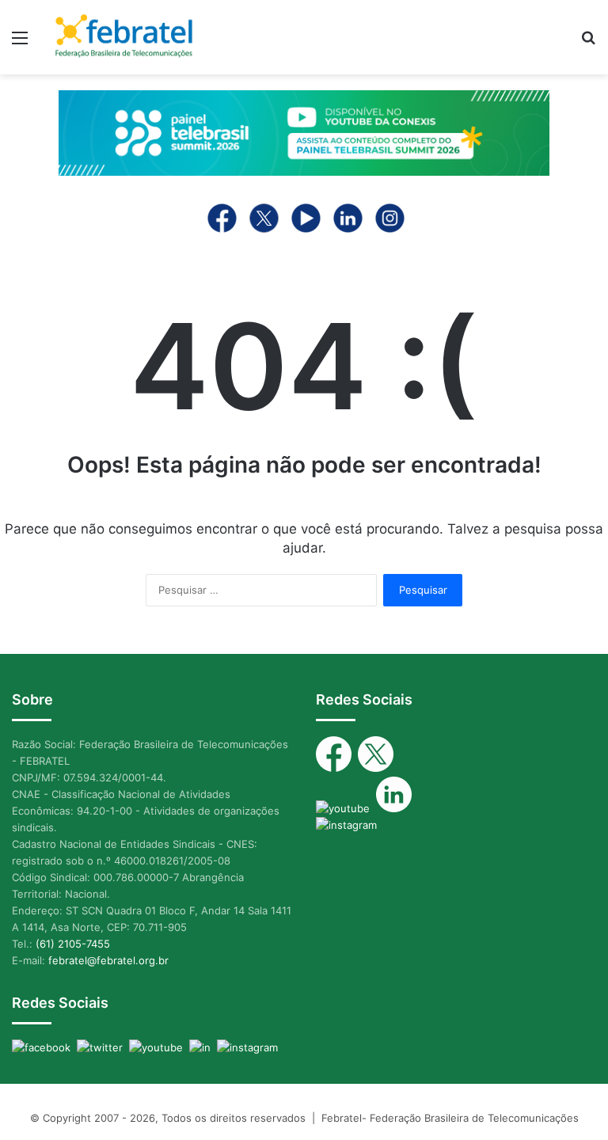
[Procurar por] (588, 43)
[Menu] (20, 43)
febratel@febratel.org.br (108, 960)
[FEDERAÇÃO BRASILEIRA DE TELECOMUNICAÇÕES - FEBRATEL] (123, 37)
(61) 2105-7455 (73, 943)
